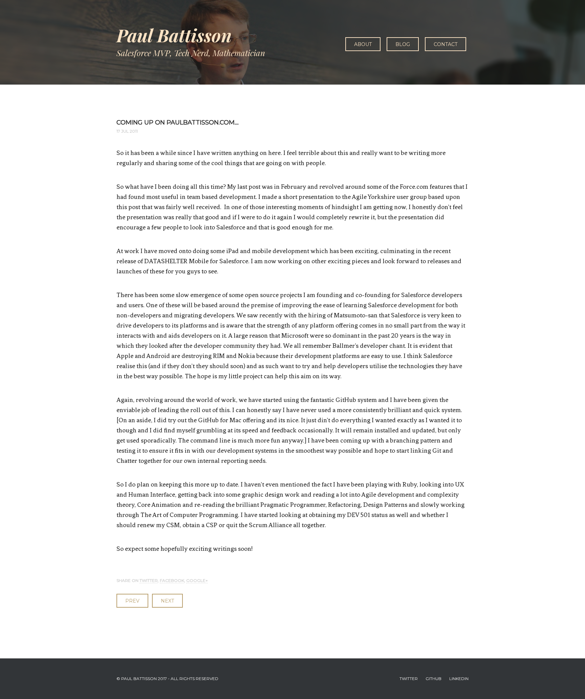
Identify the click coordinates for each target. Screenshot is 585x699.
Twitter (148, 580)
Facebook (172, 580)
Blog (402, 44)
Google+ (197, 580)
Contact (445, 44)
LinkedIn (459, 678)
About (363, 44)
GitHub (433, 678)
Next (167, 601)
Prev (132, 601)
